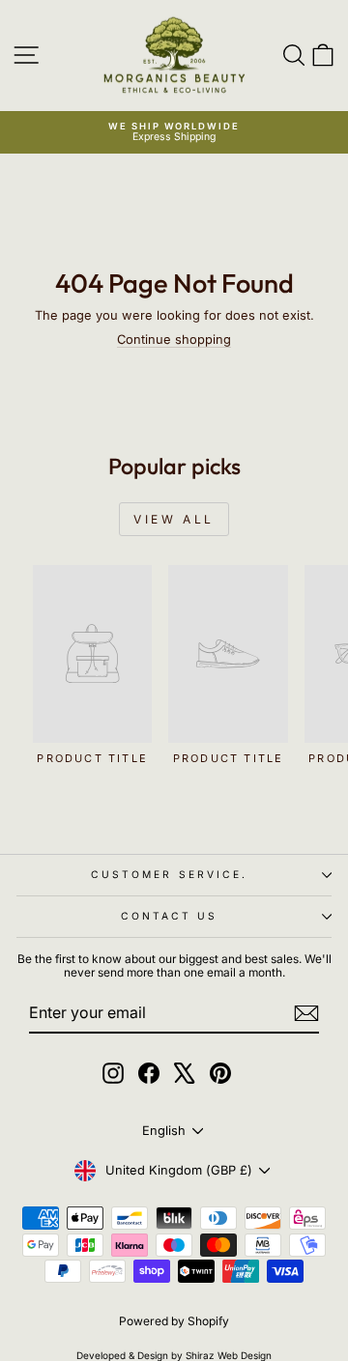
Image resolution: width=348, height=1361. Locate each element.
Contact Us (169, 916)
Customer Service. (169, 874)
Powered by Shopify (174, 1321)
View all (174, 519)
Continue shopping (174, 339)
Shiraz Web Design (229, 1355)
